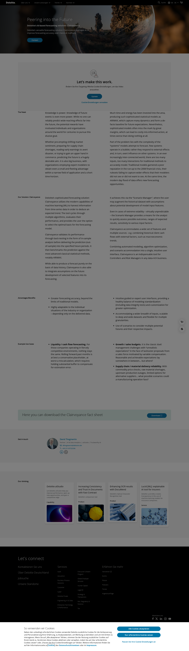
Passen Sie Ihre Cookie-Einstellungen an (139, 642)
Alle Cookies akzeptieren (139, 629)
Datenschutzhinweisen (69, 645)
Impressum (91, 645)
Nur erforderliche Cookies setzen (139, 635)
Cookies (51, 645)
